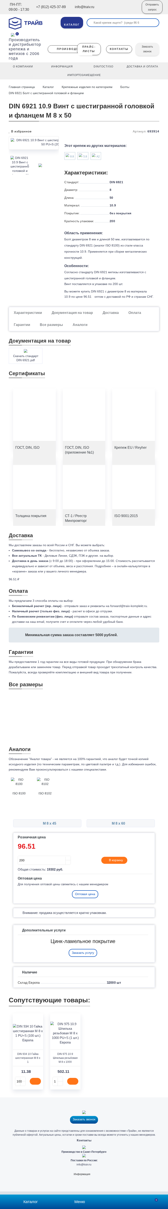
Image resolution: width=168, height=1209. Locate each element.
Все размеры (51, 325)
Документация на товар (72, 313)
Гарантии (22, 325)
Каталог (48, 87)
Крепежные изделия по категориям (87, 87)
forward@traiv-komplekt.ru (128, 606)
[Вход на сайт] (132, 10)
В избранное (21, 131)
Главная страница (22, 87)
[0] (12, 34)
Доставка (111, 313)
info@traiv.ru (84, 1164)
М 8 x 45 (49, 823)
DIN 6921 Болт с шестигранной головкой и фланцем (46, 93)
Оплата (134, 313)
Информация (82, 1174)
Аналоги (80, 325)
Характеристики (28, 313)
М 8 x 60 (119, 823)
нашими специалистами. (89, 769)
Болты (124, 87)
